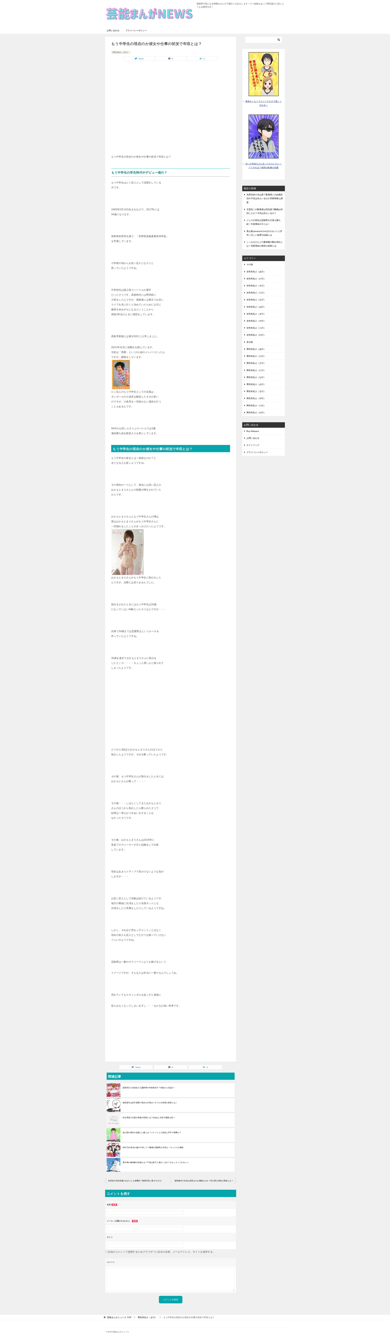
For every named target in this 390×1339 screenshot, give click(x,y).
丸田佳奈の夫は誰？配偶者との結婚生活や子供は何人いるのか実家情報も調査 (264, 198)
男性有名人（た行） (256, 370)
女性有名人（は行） (256, 307)
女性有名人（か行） (256, 278)
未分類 (249, 342)
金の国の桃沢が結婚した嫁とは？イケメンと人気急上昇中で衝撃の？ (152, 1132)
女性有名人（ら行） (256, 328)
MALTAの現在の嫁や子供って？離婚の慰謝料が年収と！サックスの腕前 (153, 1147)
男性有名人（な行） (256, 377)
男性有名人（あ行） (256, 349)
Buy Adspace (252, 431)
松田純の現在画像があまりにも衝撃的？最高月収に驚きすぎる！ (135, 1181)
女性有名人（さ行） (256, 285)
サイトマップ (252, 445)
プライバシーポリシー (136, 30)
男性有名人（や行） (256, 398)
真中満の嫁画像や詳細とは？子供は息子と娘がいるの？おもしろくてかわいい (156, 1162)
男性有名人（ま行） (121, 52)
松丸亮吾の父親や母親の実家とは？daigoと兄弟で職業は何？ (149, 1118)
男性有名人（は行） (256, 384)
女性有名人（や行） (256, 321)
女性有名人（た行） (256, 292)
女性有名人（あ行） (256, 271)
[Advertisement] (170, 85)
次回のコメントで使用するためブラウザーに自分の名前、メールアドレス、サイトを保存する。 (161, 1252)
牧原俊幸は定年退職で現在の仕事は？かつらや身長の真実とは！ (150, 1103)
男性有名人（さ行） (256, 363)
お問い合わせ (113, 30)
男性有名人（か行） (256, 356)
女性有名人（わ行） (256, 335)
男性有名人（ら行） (256, 405)
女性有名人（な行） (256, 299)
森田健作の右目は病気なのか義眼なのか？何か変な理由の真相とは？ (204, 1181)
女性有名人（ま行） (256, 314)
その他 (249, 264)
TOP (119, 1317)
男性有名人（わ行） (256, 412)
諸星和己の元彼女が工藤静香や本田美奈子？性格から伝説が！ (149, 1088)
